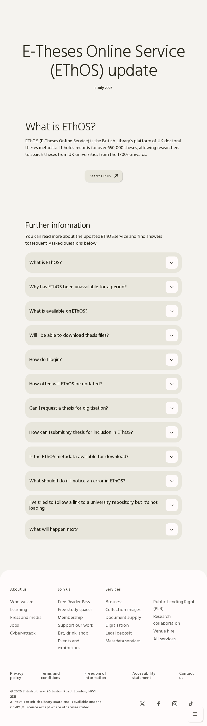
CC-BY (15, 707)
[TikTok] (191, 704)
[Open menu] (195, 714)
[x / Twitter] (142, 704)
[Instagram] (175, 704)
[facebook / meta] (158, 704)
